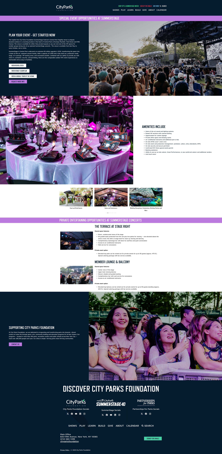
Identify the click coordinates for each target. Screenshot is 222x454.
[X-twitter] (68, 414)
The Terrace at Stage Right (112, 226)
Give (144, 10)
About (151, 10)
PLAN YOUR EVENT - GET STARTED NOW (32, 35)
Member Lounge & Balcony (112, 262)
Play (123, 10)
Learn (130, 10)
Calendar (161, 10)
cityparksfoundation (69, 441)
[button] (61, 200)
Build (138, 10)
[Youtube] (76, 414)
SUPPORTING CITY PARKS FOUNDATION (31, 328)
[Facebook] (72, 414)
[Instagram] (84, 414)
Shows (116, 10)
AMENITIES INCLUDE (153, 127)
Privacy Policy (65, 450)
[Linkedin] (80, 414)
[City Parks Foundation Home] (72, 7)
